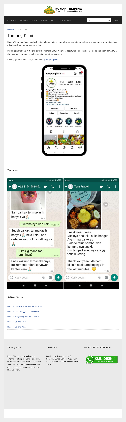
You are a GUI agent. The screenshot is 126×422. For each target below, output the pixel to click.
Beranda (11, 20)
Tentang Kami (64, 20)
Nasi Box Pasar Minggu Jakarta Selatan (23, 311)
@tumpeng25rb (51, 59)
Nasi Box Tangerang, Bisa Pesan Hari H (23, 317)
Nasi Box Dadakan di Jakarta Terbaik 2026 (24, 306)
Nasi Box (23, 20)
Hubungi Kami (47, 20)
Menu (34, 20)
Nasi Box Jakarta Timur (16, 322)
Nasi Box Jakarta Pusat (16, 327)
